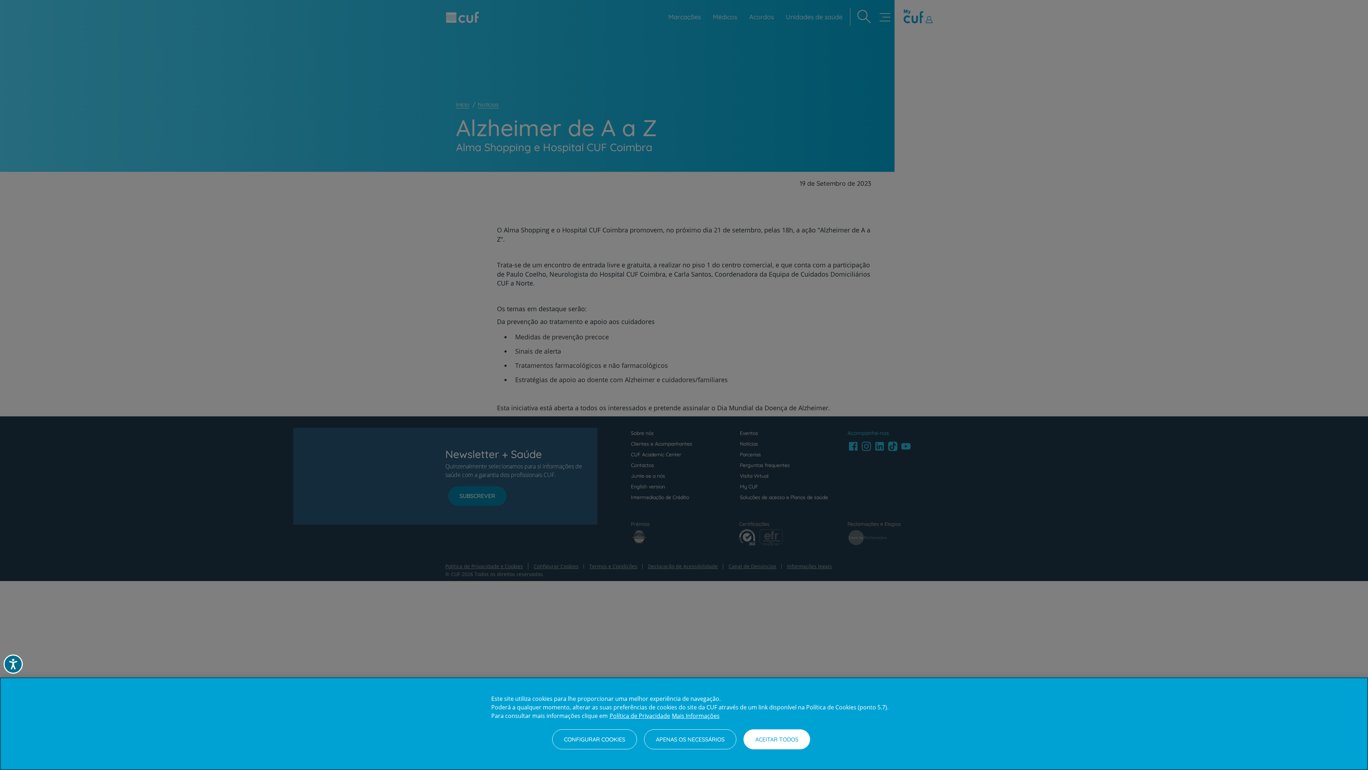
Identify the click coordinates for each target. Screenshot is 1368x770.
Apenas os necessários (690, 739)
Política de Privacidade (640, 716)
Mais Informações (696, 716)
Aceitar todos (776, 739)
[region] (684, 723)
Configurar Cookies (594, 739)
